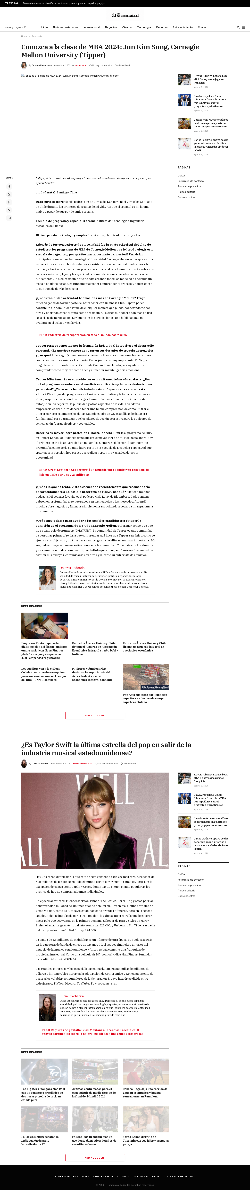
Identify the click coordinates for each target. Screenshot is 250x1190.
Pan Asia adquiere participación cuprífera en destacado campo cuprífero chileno (145, 698)
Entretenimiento (183, 27)
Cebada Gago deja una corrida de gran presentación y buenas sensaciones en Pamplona (145, 1092)
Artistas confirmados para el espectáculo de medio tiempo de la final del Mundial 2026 (94, 1092)
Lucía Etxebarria (40, 763)
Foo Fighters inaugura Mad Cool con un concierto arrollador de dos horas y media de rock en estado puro (43, 1094)
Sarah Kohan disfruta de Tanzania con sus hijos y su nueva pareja (146, 1140)
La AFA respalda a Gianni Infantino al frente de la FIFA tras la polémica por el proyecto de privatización (210, 101)
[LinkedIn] (9, 202)
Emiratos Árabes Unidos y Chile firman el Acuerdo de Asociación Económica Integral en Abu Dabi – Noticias (95, 648)
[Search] (238, 27)
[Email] (9, 218)
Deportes (162, 27)
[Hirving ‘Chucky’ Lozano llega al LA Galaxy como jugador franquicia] (184, 79)
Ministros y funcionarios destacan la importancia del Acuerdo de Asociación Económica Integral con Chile (92, 674)
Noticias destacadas (65, 27)
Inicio (44, 27)
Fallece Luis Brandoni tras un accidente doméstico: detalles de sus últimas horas (94, 1140)
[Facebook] (9, 186)
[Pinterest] (9, 210)
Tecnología (144, 27)
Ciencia (127, 27)
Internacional (92, 27)
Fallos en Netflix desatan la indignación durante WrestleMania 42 (40, 1140)
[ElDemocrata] (125, 15)
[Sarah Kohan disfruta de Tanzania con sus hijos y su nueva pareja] (146, 1119)
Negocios (111, 27)
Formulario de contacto (191, 181)
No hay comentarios (102, 65)
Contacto (203, 27)
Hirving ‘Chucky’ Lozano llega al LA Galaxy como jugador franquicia (211, 79)
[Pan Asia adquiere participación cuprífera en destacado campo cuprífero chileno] (146, 677)
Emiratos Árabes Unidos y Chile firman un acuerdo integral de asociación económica (144, 646)
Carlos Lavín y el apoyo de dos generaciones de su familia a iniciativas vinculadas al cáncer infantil (211, 145)
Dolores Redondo (41, 65)
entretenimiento (82, 763)
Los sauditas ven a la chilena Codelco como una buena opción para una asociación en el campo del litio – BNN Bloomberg (43, 674)
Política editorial (187, 191)
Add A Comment (95, 715)
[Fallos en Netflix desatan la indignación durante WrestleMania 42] (44, 1119)
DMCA (181, 175)
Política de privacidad (190, 186)
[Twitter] (9, 194)
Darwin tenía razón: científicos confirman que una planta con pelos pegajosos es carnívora (65, 3)
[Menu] (243, 27)
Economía (80, 65)
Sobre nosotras (186, 197)
